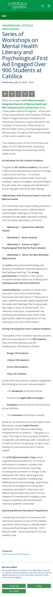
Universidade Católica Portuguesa (16, 554)
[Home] (19, 6)
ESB (4, 16)
